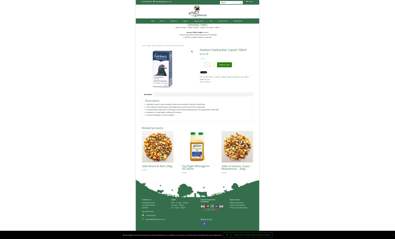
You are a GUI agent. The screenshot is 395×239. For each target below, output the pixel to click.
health (246, 77)
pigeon (202, 79)
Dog (152, 21)
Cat (211, 21)
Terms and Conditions (237, 205)
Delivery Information (237, 203)
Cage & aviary (198, 21)
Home (144, 46)
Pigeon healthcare (157, 46)
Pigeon (185, 21)
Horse (162, 21)
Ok (227, 235)
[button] (192, 51)
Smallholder (238, 21)
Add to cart (224, 64)
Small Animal (222, 21)
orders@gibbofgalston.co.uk (155, 219)
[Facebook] (204, 223)
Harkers (207, 82)
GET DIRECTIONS (147, 212)
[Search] (241, 3)
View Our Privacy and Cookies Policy (252, 235)
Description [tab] (148, 94)
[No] (392, 235)
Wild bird (173, 21)
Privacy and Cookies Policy (239, 208)
